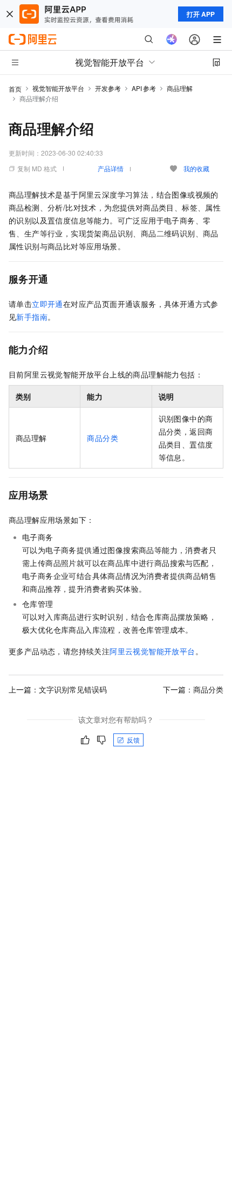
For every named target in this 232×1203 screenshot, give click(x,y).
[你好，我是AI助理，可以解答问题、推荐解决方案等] (171, 39)
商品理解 (180, 88)
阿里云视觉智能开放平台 (152, 651)
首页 (15, 88)
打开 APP (201, 14)
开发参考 (108, 88)
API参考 (144, 88)
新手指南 (31, 316)
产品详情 (111, 168)
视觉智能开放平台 (58, 88)
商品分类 (102, 437)
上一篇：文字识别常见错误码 (58, 689)
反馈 (133, 739)
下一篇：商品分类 (193, 689)
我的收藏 (196, 168)
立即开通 (47, 303)
